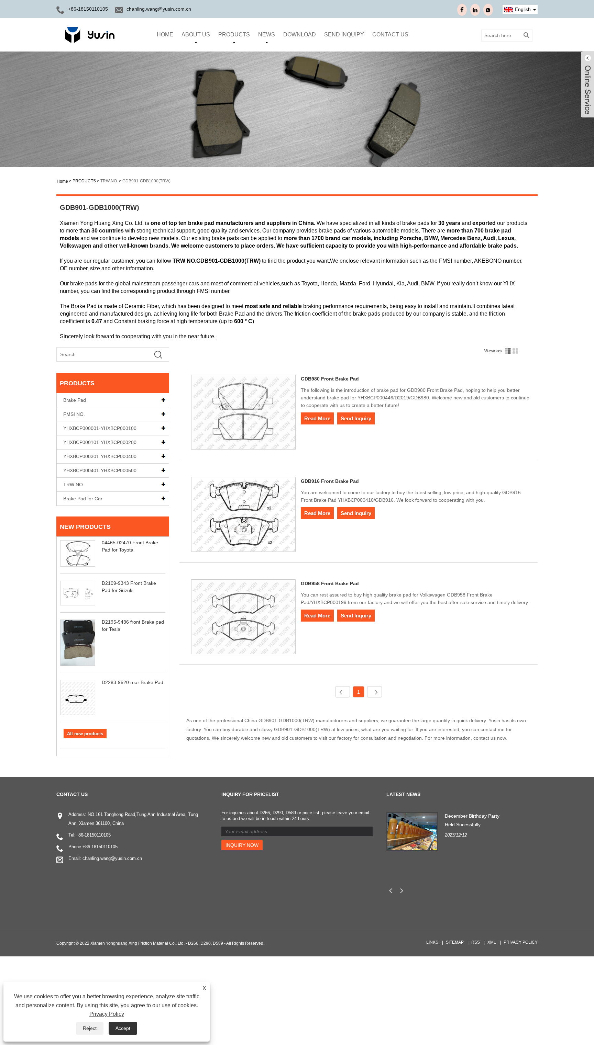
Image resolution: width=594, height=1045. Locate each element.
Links (432, 942)
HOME (165, 34)
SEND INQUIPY (344, 34)
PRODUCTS (234, 34)
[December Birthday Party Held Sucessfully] (412, 830)
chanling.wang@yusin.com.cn (158, 9)
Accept (123, 1028)
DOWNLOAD (299, 34)
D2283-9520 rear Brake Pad (132, 682)
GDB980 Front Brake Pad (330, 379)
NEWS (266, 34)
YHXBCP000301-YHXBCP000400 (99, 456)
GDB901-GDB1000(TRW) (146, 181)
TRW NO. (109, 181)
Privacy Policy (521, 942)
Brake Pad (74, 400)
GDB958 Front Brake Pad (330, 583)
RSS (475, 942)
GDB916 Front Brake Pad (330, 481)
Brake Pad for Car (82, 498)
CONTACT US (390, 34)
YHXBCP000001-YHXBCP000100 (99, 428)
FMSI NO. (74, 414)
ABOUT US (196, 34)
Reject (90, 1028)
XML (491, 942)
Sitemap (455, 942)
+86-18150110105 (88, 9)
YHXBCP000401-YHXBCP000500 (99, 470)
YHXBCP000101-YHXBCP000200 (99, 442)
